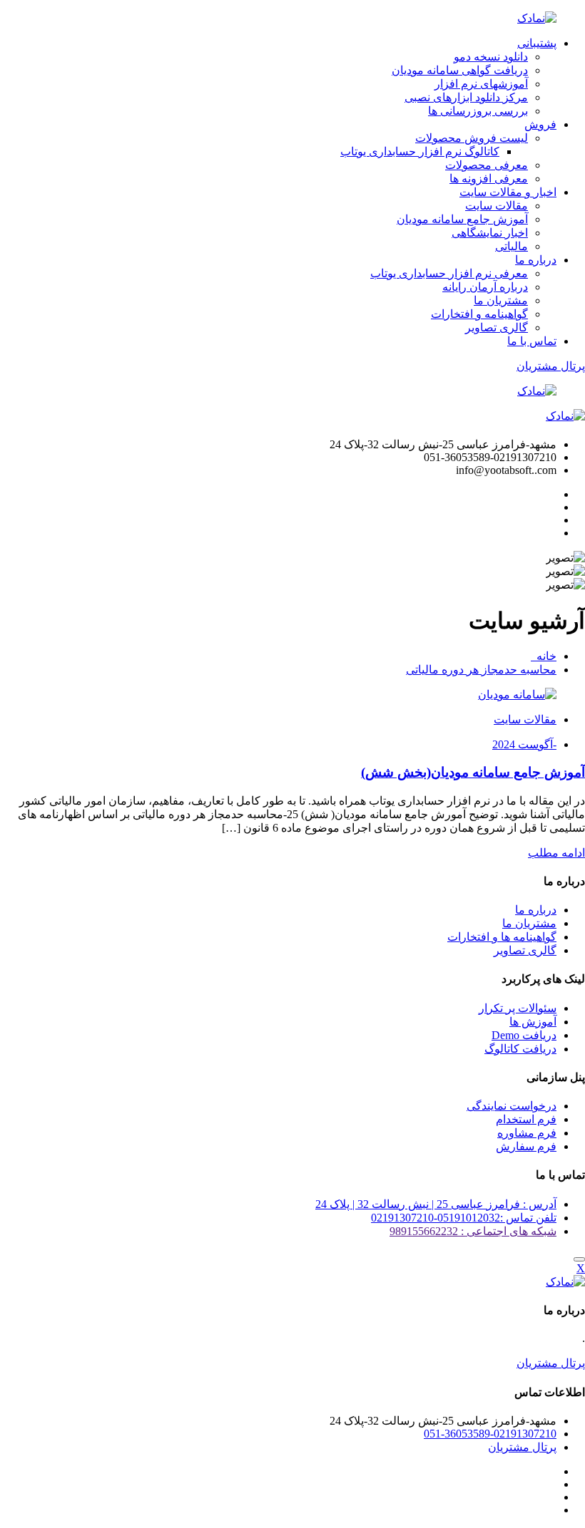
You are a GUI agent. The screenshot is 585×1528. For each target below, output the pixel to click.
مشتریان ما (501, 300)
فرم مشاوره (526, 1133)
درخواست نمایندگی (511, 1106)
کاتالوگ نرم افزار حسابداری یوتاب (419, 151)
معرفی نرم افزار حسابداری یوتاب (449, 273)
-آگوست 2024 (524, 744)
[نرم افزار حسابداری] (536, 18)
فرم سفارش (526, 1146)
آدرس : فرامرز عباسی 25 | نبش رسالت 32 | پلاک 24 (435, 1204)
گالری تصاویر (496, 327)
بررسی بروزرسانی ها (478, 111)
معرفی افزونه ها (488, 178)
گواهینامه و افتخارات (479, 314)
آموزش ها (532, 1022)
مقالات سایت (496, 206)
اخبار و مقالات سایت (507, 192)
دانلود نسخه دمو (491, 57)
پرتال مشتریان (551, 366)
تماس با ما (531, 341)
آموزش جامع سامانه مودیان (462, 219)
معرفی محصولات (486, 165)
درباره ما (535, 260)
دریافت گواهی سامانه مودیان (460, 70)
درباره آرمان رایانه (485, 287)
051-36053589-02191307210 (490, 1434)
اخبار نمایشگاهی (490, 233)
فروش (540, 124)
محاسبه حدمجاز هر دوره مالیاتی (481, 670)
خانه (543, 656)
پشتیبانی (536, 43)
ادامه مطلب (556, 853)
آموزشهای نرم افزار (481, 84)
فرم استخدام (526, 1119)
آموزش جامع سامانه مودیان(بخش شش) (473, 772)
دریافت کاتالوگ (520, 1049)
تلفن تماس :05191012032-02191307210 (463, 1218)
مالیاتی (511, 246)
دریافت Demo (524, 1035)
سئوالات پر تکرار (517, 1008)
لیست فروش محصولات (471, 138)
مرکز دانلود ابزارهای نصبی (466, 97)
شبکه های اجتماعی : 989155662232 (473, 1231)
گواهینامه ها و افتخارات (501, 937)
